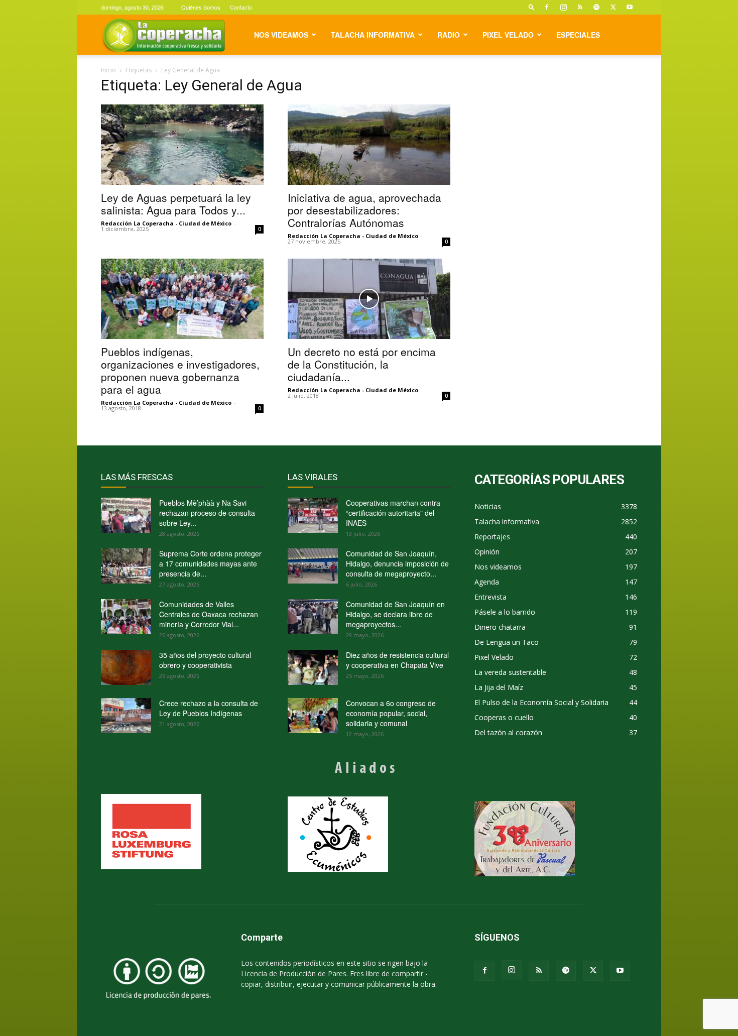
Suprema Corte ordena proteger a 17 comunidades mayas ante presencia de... (210, 563)
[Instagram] (563, 7)
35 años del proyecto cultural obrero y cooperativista (205, 660)
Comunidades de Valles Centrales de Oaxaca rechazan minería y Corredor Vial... (208, 614)
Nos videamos (281, 35)
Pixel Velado (508, 35)
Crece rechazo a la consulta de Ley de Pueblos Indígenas (208, 708)
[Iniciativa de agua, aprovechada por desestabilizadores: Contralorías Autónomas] (369, 144)
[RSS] (579, 7)
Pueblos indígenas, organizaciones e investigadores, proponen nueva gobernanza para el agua (180, 370)
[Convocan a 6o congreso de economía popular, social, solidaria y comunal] (313, 715)
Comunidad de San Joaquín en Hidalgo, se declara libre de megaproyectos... (395, 614)
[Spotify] (596, 7)
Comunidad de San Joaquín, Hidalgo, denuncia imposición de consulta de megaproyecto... (397, 563)
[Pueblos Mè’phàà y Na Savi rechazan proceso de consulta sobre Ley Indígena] (126, 515)
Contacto (241, 7)
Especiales (578, 35)
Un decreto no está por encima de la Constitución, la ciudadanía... (362, 364)
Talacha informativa (373, 35)
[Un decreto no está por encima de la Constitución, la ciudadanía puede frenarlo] (369, 299)
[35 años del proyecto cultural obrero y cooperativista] (126, 667)
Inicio (108, 70)
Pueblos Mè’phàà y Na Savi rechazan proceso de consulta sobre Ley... (207, 513)
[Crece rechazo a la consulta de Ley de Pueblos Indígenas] (126, 715)
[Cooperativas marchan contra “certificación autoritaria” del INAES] (313, 515)
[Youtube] (629, 7)
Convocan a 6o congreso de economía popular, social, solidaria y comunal (391, 713)
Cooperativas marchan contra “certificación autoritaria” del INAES (393, 513)
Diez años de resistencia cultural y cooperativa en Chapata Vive (397, 660)
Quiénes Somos (200, 7)
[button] (531, 7)
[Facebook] (546, 7)
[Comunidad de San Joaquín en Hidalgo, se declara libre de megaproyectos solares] (313, 616)
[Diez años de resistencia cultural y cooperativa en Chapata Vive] (313, 667)
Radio (448, 35)
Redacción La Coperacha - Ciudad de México (166, 223)
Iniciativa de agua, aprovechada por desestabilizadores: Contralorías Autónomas (364, 210)
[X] (613, 7)
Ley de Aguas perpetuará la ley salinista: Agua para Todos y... (176, 203)
